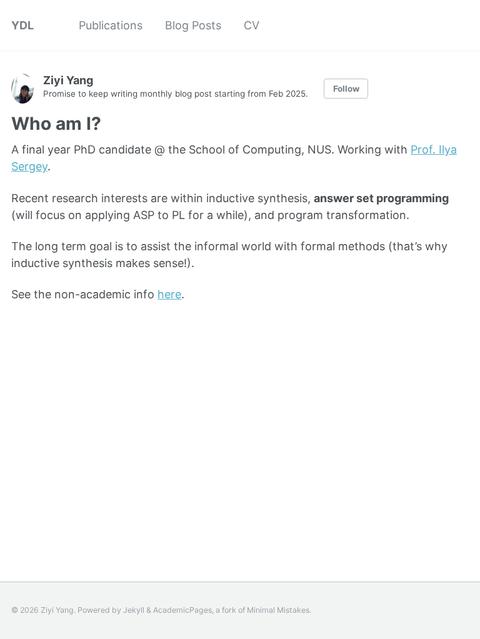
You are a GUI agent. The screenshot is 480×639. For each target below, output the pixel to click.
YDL (22, 25)
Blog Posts (193, 25)
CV (251, 25)
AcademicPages (182, 610)
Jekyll (133, 610)
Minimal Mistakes (278, 610)
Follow (346, 89)
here (169, 294)
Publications (110, 25)
